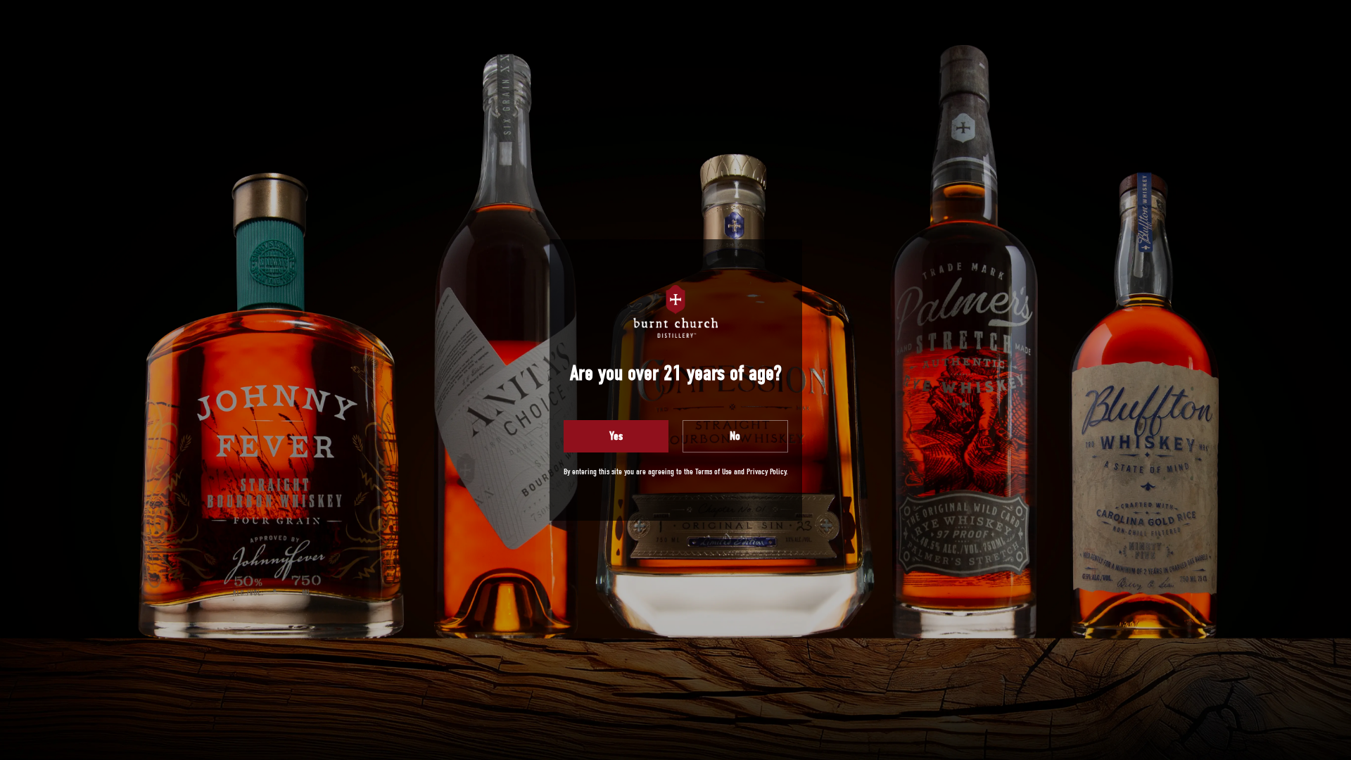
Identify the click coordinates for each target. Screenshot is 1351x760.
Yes (616, 436)
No (735, 436)
